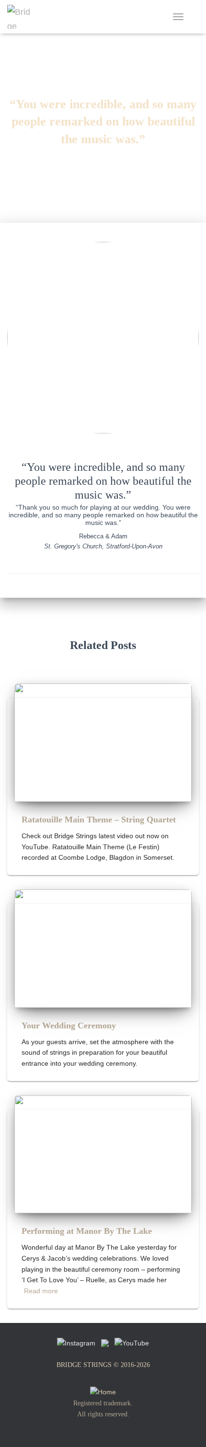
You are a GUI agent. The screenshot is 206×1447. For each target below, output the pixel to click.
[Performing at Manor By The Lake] (103, 1154)
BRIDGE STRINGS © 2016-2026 (103, 1364)
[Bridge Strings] (22, 17)
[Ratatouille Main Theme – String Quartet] (103, 742)
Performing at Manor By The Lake (87, 1231)
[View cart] (195, 16)
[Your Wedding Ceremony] (103, 948)
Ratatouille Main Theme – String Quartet (99, 819)
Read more (41, 1291)
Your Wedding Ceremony (69, 1025)
